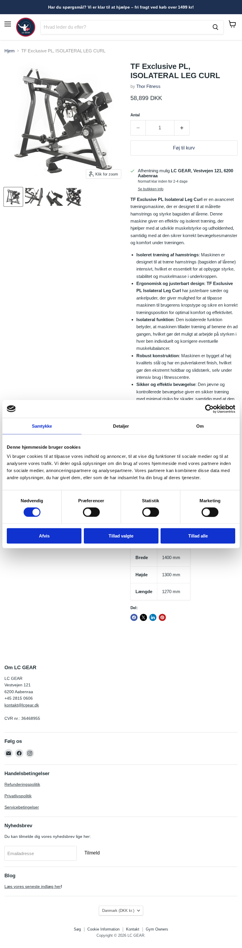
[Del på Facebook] (134, 617)
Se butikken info (150, 189)
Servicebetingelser (21, 807)
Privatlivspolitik (18, 796)
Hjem (9, 50)
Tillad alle (198, 535)
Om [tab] (200, 425)
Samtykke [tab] (42, 425)
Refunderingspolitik (22, 784)
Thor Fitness (148, 86)
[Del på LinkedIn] (152, 617)
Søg (77, 929)
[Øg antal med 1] (181, 128)
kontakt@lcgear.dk (21, 705)
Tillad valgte (121, 535)
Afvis (44, 535)
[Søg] (215, 27)
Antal (135, 115)
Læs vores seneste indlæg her (32, 886)
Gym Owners (157, 929)
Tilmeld (92, 852)
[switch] (91, 512)
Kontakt (132, 929)
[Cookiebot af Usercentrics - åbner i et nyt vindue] (209, 408)
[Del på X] (143, 617)
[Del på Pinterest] (162, 617)
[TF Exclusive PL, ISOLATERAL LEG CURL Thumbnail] (13, 196)
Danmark (118, 910)
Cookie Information (103, 929)
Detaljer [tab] (121, 425)
